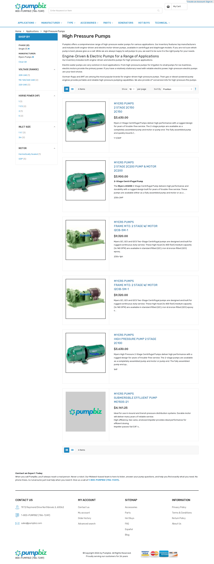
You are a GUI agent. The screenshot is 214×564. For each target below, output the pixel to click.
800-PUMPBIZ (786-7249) (29, 11)
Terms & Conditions (182, 512)
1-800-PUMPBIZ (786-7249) (104, 480)
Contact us (83, 507)
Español (129, 529)
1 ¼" (22, 132)
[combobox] (105, 10)
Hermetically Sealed (30, 154)
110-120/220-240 (28, 80)
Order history (84, 518)
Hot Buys (129, 518)
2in (22, 137)
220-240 (24, 84)
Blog (127, 535)
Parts (128, 512)
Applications (32, 31)
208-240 (24, 75)
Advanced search (87, 523)
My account (84, 512)
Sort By (157, 89)
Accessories (131, 507)
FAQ (127, 523)
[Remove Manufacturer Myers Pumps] (33, 57)
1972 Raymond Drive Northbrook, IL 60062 (42, 507)
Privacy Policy (179, 507)
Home (18, 31)
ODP (22, 158)
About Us (176, 523)
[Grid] (72, 89)
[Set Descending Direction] (195, 89)
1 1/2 (22, 106)
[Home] (30, 6)
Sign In (209, 1)
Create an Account (196, 1)
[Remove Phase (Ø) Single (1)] (29, 49)
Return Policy (179, 518)
